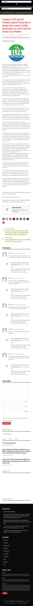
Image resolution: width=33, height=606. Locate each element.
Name (26, 401)
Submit (4, 593)
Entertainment (6, 545)
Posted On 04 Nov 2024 (7, 445)
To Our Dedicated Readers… (9, 12)
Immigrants (5, 553)
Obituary (5, 562)
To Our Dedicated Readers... (9, 443)
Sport (4, 564)
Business (5, 540)
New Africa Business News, (17, 601)
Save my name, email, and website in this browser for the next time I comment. (16, 419)
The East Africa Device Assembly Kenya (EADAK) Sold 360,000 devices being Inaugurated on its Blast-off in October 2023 (16, 461)
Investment (5, 556)
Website (26, 411)
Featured (5, 548)
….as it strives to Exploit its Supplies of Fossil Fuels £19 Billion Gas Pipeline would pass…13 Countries (16, 526)
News (4, 559)
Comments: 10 (21, 36)
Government (6, 551)
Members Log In (7, 434)
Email (26, 406)
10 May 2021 (11, 34)
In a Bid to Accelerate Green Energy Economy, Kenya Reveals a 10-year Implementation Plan (15, 531)
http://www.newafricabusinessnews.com (19, 272)
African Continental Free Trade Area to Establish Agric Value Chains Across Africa (17, 240)
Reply (23, 253)
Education (5, 543)
